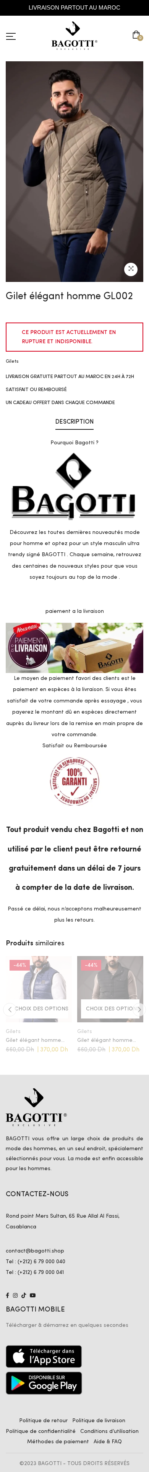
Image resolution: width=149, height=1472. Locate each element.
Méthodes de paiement (58, 1441)
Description (74, 422)
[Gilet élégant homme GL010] (39, 989)
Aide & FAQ (108, 1441)
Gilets (12, 361)
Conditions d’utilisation (109, 1431)
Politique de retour (43, 1420)
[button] (137, 36)
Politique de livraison (98, 1420)
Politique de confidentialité (41, 1431)
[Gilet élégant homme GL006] (110, 989)
